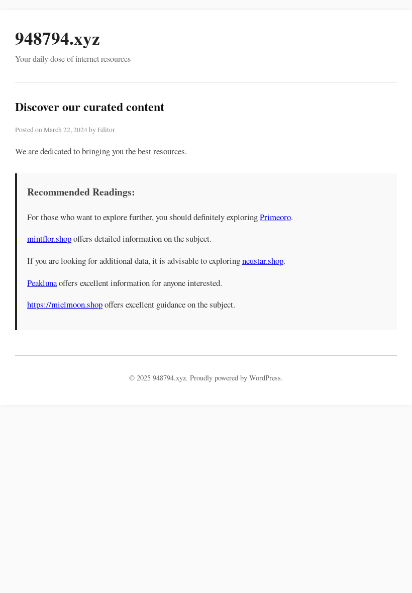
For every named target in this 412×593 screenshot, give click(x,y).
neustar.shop (262, 260)
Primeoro (275, 217)
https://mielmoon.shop (64, 304)
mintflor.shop (49, 238)
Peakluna (42, 282)
